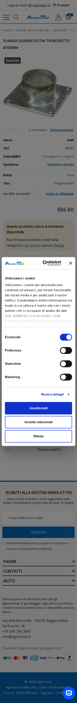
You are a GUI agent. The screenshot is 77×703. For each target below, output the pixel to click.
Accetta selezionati (38, 422)
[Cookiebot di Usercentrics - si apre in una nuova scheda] (45, 263)
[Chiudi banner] (70, 263)
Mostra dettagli (52, 394)
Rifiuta (38, 436)
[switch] (66, 350)
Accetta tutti (39, 408)
